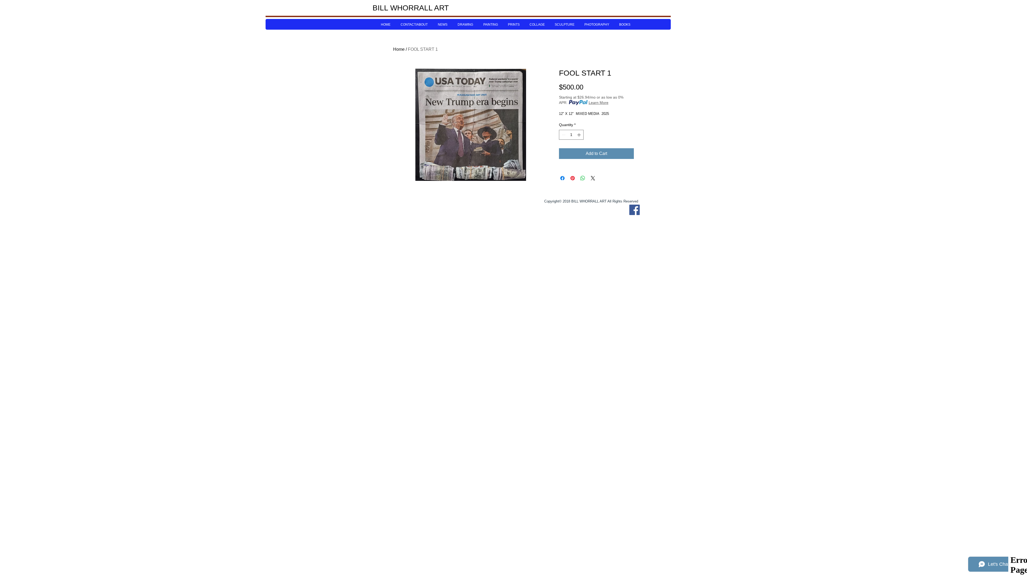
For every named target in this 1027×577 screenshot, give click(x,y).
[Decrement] (563, 134)
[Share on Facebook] (562, 178)
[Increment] (579, 134)
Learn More (598, 102)
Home (399, 49)
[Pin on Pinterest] (572, 178)
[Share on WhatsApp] (583, 178)
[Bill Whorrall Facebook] (634, 210)
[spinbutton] (571, 134)
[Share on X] (593, 178)
